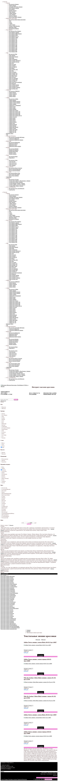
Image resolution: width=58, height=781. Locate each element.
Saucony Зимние (13, 15)
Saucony (3, 437)
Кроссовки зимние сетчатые (7, 598)
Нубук (3, 472)
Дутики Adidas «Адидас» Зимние (17, 184)
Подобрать (29, 524)
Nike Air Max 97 (13, 81)
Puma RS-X (11, 157)
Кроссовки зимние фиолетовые (8, 623)
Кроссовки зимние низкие (7, 581)
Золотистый (4, 487)
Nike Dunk (11, 58)
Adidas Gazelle (12, 128)
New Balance (4, 415)
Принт (3, 492)
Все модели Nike (13, 54)
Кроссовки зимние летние (7, 577)
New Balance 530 (13, 40)
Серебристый (5, 506)
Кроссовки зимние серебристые (8, 618)
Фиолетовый (4, 512)
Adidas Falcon (12, 120)
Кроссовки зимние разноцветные (9, 628)
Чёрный (3, 497)
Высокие (4, 453)
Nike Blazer (11, 68)
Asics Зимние (12, 14)
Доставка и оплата (12, 779)
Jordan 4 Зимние (13, 93)
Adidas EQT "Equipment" (15, 105)
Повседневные (5, 459)
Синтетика (4, 471)
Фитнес (3, 460)
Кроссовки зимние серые (7, 617)
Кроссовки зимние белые (7, 612)
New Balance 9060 (13, 35)
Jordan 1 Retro (12, 95)
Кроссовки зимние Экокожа (7, 599)
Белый (3, 499)
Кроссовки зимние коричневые (8, 619)
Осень (3, 445)
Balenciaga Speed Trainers (15, 146)
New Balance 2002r (13, 37)
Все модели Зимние (14, 4)
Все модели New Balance (15, 31)
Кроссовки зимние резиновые (8, 594)
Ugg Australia (4, 429)
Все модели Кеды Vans (14, 173)
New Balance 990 (13, 49)
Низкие (3, 452)
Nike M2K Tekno (13, 76)
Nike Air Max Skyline (14, 84)
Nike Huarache (12, 83)
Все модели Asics (13, 160)
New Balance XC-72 (14, 36)
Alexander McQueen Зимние (15, 6)
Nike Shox (11, 70)
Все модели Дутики (14, 179)
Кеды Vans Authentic (14, 175)
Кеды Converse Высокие (15, 169)
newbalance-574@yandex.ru (7, 762)
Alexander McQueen (6, 427)
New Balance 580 (13, 45)
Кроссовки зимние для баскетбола (9, 586)
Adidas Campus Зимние (14, 102)
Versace (3, 413)
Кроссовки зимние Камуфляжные (9, 625)
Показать (11, 525)
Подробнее (40, 655)
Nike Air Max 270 (13, 73)
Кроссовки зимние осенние (7, 579)
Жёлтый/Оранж (5, 514)
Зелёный (4, 503)
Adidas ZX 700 (12, 131)
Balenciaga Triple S (13, 143)
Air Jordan (4, 435)
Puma (3, 433)
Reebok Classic (12, 152)
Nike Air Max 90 (13, 67)
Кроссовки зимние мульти (7, 600)
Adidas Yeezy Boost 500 (14, 113)
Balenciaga (4, 423)
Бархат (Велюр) (5, 478)
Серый (3, 505)
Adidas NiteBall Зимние (14, 101)
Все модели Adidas (13, 99)
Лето (3, 444)
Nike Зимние (12, 12)
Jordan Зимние (12, 5)
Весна (3, 443)
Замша (3, 468)
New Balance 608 (13, 46)
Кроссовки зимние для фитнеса (8, 585)
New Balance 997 (13, 50)
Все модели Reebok (13, 148)
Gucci (10, 22)
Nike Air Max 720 (13, 74)
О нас (2, 779)
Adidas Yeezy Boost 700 (14, 111)
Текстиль (4, 469)
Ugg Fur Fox (12, 189)
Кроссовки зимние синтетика (8, 590)
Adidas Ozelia (12, 108)
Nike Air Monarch (13, 59)
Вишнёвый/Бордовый (6, 493)
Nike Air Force (12, 77)
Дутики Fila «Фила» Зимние (16, 182)
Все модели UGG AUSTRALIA (16, 188)
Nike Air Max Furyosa (14, 61)
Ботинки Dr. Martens (14, 28)
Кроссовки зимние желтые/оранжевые (10, 626)
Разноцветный (5, 517)
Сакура (3, 496)
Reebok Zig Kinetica (13, 150)
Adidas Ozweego (13, 116)
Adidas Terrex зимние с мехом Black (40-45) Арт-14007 (40, 642)
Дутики (3, 425)
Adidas (3, 418)
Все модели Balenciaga (14, 142)
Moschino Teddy (13, 27)
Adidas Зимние (12, 13)
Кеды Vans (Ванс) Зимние (15, 17)
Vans (3, 430)
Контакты (24, 779)
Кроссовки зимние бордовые (8, 607)
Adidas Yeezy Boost (13, 110)
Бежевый (4, 510)
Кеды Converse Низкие (14, 170)
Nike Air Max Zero (13, 88)
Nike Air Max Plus (13, 79)
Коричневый (4, 507)
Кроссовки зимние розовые (7, 621)
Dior (10, 21)
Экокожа (4, 481)
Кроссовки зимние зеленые (7, 616)
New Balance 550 (13, 41)
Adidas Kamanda (13, 124)
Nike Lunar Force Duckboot (15, 82)
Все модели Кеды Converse (15, 168)
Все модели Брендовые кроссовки (17, 19)
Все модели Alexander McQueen (16, 137)
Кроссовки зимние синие (7, 614)
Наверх (2, 771)
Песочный (4, 490)
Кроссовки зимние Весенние (8, 576)
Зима (3, 447)
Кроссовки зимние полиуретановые (9, 593)
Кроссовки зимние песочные (8, 604)
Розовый (4, 509)
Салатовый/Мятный (6, 489)
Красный (4, 500)
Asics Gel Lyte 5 (13, 164)
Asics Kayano (12, 161)
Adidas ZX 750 (12, 132)
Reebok (3, 419)
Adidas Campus (12, 104)
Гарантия (19, 779)
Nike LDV (11, 63)
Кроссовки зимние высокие (7, 582)
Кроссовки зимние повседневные (9, 584)
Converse (4, 432)
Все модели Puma (13, 156)
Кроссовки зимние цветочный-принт (10, 608)
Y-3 (2, 436)
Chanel (10, 23)
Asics (3, 420)
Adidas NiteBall (12, 109)
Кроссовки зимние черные (7, 611)
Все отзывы (3, 575)
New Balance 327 (13, 38)
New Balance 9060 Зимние (15, 33)
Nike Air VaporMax (13, 78)
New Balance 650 (13, 42)
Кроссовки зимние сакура (7, 609)
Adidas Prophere (13, 122)
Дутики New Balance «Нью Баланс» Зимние (19, 180)
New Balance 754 (13, 47)
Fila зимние (12, 9)
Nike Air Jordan (12, 72)
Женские (4, 408)
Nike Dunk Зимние (13, 56)
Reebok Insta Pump (13, 151)
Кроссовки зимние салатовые (8, 603)
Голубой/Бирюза (5, 516)
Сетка (3, 479)
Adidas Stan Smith (13, 129)
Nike (3, 416)
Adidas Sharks (12, 119)
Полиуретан (4, 474)
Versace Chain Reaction (14, 26)
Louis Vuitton (12, 24)
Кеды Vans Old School (14, 174)
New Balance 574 (13, 44)
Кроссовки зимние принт (7, 605)
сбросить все (3, 400)
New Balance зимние (14, 8)
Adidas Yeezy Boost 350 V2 (15, 115)
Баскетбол (4, 461)
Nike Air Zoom (12, 64)
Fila (7, 134)
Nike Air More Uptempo (14, 87)
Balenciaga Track (13, 145)
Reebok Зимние (12, 10)
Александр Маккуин (14, 138)
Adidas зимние (12, 100)
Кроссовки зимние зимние (7, 580)
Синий (3, 502)
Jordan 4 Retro (12, 96)
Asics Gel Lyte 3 (13, 163)
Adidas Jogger (12, 118)
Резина (3, 475)
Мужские (4, 407)
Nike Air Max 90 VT (14, 86)
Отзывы (6, 779)
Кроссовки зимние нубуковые (8, 591)
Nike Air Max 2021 (13, 69)
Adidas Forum (12, 106)
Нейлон (3, 477)
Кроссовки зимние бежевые (7, 622)
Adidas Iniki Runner (13, 127)
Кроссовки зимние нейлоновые (8, 595)
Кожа (3, 467)
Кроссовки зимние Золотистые (8, 602)
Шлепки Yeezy (9, 133)
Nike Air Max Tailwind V (15, 60)
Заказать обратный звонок (51, 777)
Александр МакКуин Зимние (16, 139)
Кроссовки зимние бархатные (8, 596)
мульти (3, 482)
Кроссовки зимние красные (7, 613)
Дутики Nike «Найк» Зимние (16, 186)
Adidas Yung (12, 123)
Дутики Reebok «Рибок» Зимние (17, 183)
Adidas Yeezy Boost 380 (14, 114)
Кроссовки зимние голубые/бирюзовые (10, 627)
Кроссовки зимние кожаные (7, 588)
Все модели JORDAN (14, 91)
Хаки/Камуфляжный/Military (8, 513)
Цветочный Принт (6, 495)
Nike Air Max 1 (12, 65)
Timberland (8, 177)
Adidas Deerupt (12, 125)
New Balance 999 (13, 51)
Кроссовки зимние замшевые (8, 589)
